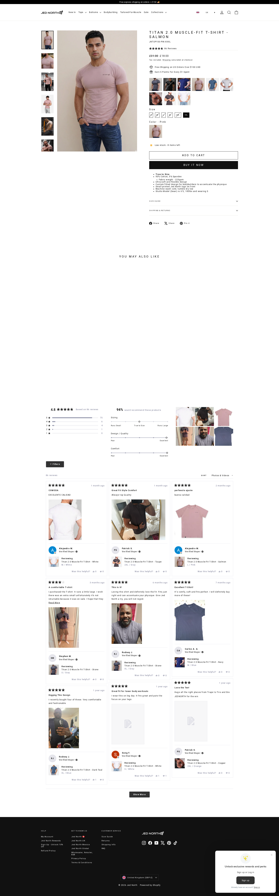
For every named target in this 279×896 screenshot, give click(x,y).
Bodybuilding (111, 12)
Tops (81, 12)
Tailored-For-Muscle (130, 12)
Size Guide (107, 837)
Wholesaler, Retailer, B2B (82, 853)
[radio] (155, 84)
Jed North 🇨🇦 (78, 837)
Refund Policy (48, 851)
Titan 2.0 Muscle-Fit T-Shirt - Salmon (206, 563)
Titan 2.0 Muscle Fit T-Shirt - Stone (80, 671)
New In (72, 12)
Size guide (155, 201)
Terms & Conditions (81, 863)
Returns (106, 841)
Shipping (167, 60)
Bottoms (94, 12)
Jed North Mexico (80, 845)
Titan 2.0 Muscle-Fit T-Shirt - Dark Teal (82, 771)
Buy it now (193, 165)
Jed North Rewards (51, 841)
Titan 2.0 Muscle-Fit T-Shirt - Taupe (143, 563)
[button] (163, 48)
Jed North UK (78, 841)
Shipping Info (109, 845)
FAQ (103, 848)
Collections (157, 12)
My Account (47, 837)
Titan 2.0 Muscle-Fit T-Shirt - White (80, 563)
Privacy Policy (78, 858)
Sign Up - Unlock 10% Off (52, 846)
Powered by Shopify (150, 885)
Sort (204, 475)
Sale (146, 12)
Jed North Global (80, 848)
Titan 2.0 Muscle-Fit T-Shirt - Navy (205, 663)
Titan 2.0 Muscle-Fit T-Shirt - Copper (206, 764)
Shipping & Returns (159, 210)
